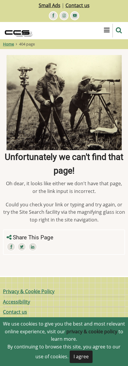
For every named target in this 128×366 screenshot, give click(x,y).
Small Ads (49, 5)
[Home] (21, 30)
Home (8, 44)
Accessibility (16, 302)
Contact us (77, 5)
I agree (81, 356)
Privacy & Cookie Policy (28, 291)
